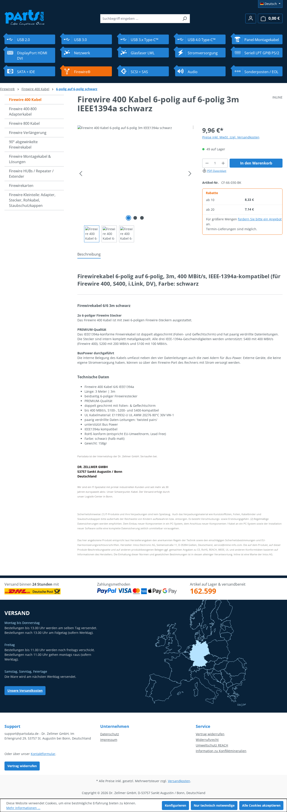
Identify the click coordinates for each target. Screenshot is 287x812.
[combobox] (140, 18)
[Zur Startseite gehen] (24, 17)
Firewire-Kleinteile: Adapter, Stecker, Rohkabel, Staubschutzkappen (32, 200)
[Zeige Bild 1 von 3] (128, 218)
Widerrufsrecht (207, 740)
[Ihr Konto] (250, 18)
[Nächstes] (190, 173)
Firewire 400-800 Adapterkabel (23, 111)
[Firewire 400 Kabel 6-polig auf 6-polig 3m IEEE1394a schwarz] (135, 173)
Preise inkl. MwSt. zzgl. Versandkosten (230, 137)
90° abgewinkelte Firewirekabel (23, 144)
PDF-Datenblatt (216, 171)
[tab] (89, 254)
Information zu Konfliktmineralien (221, 751)
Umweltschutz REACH (212, 745)
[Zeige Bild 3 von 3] (142, 218)
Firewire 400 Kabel (25, 99)
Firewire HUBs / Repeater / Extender (31, 174)
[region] (135, 183)
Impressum (108, 740)
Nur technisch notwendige (214, 805)
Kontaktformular (43, 754)
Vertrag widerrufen (22, 766)
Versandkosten (179, 781)
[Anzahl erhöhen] (223, 163)
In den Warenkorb (256, 163)
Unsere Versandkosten (25, 690)
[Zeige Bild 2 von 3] (135, 218)
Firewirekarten (21, 185)
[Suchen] (184, 18)
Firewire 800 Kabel (24, 123)
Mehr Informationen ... (23, 808)
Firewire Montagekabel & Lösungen (30, 159)
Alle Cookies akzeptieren (261, 805)
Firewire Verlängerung (27, 132)
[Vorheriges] (80, 173)
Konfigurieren (175, 805)
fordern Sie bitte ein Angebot (260, 219)
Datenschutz (109, 734)
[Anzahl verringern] (207, 163)
